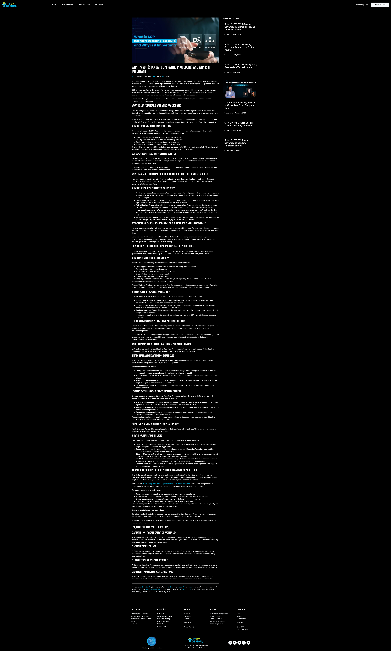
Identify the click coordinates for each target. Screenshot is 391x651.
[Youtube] (248, 643)
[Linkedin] (239, 643)
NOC (159, 77)
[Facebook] (230, 643)
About (98, 4)
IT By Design (171, 587)
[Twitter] (235, 643)
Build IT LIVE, (187, 589)
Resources (83, 4)
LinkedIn (181, 587)
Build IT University (153, 589)
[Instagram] (244, 643)
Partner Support (361, 5)
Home (55, 4)
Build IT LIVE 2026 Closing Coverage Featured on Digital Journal (239, 47)
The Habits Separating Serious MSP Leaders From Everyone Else (239, 105)
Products (66, 4)
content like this (145, 587)
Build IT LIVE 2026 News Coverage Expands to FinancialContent (236, 143)
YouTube (192, 587)
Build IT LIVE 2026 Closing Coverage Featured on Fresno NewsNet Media (239, 27)
